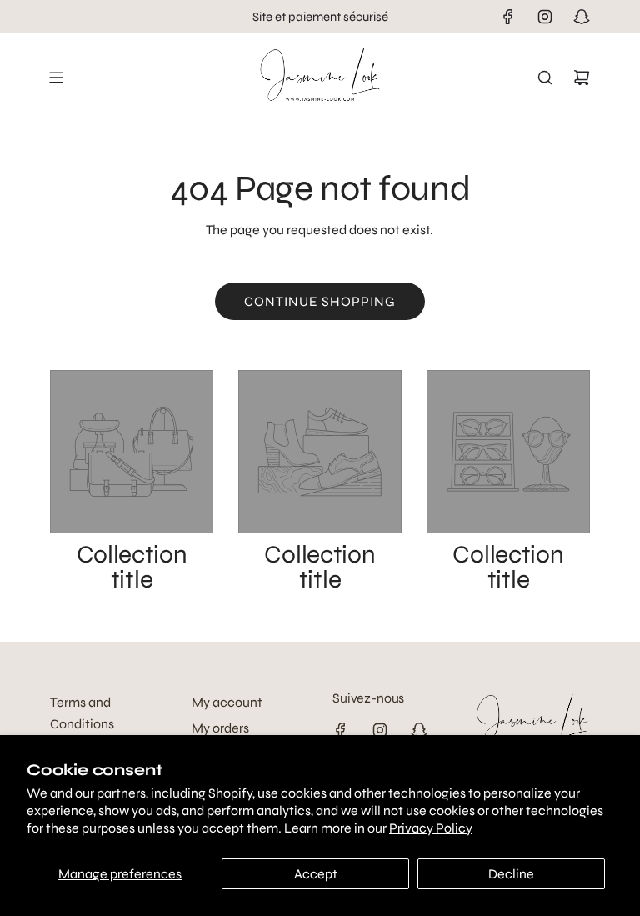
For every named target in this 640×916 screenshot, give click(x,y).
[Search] (545, 77)
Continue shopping (320, 301)
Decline (511, 874)
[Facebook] (508, 16)
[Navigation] (56, 77)
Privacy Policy (430, 828)
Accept (316, 874)
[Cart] (581, 77)
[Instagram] (545, 16)
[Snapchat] (581, 16)
